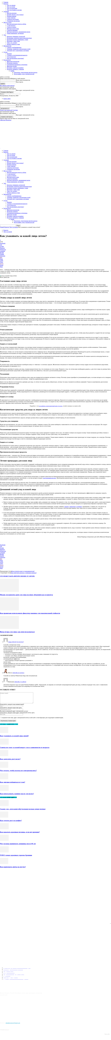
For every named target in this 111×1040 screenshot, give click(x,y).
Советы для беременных (14, 47)
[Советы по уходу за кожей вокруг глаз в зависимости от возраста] (4, 744)
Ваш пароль (19, 82)
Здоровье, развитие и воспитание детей (18, 49)
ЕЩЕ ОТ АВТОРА (29, 576)
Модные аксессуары (13, 28)
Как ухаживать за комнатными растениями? (12, 943)
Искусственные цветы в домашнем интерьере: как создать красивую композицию (22, 937)
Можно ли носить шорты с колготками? (11, 950)
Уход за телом (11, 7)
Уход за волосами (12, 8)
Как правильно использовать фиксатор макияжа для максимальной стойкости (30, 613)
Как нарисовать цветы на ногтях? (13, 867)
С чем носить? (11, 25)
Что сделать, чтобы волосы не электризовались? (18, 770)
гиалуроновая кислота (49, 478)
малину (66, 506)
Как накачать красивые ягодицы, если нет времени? (20, 832)
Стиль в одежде (11, 27)
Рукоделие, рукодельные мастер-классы (25, 72)
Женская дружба (12, 66)
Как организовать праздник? (15, 58)
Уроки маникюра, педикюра (15, 33)
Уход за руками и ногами (14, 10)
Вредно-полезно (12, 13)
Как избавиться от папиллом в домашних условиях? (15, 960)
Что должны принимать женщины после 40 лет (18, 844)
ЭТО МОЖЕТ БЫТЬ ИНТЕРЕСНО (11, 576)
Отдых (5, 52)
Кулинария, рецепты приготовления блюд (19, 38)
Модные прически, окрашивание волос (18, 32)
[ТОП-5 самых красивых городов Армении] (4, 852)
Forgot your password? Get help (9, 110)
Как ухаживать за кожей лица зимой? (14, 736)
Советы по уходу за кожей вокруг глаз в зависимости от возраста (24, 747)
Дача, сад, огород (12, 42)
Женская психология (13, 61)
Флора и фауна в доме (13, 44)
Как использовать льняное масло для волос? (17, 794)
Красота (5, 3)
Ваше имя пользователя (23, 80)
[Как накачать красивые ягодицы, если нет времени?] (4, 829)
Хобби (12, 71)
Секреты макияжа (12, 30)
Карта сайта (6, 98)
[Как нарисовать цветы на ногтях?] (4, 863)
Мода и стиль (7, 22)
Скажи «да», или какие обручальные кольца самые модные (22, 809)
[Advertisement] (55, 134)
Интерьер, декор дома (13, 41)
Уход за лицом (11, 5)
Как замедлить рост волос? (10, 759)
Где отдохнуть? (11, 57)
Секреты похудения (13, 19)
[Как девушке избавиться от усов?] (4, 779)
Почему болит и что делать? (15, 14)
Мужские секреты (12, 63)
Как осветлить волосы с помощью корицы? (24, 573)
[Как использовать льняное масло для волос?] (4, 790)
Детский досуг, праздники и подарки (18, 50)
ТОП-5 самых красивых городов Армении (16, 855)
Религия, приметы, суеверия (15, 69)
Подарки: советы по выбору (15, 67)
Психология (7, 60)
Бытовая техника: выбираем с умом (17, 39)
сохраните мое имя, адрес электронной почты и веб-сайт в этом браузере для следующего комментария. (32, 717)
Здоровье (6, 11)
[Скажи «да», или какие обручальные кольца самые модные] (4, 805)
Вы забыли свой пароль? (7, 85)
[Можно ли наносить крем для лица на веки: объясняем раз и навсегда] (9, 591)
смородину (72, 506)
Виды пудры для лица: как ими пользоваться (17, 632)
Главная (5, 2)
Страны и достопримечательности (17, 55)
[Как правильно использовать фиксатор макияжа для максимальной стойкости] (9, 610)
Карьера (9, 53)
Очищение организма (13, 21)
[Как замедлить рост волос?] (4, 755)
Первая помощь (11, 16)
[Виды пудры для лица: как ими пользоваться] (9, 628)
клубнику (79, 506)
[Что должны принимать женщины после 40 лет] (4, 840)
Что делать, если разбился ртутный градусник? (13, 932)
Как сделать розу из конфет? (11, 820)
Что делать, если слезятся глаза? (9, 955)
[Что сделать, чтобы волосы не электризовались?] (4, 767)
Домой (2, 227)
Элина (10, 642)
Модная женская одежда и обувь (16, 24)
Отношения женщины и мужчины (17, 64)
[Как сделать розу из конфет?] (4, 817)
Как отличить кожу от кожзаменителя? (23, 571)
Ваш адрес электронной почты (25, 90)
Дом (4, 35)
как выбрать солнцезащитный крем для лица (50, 406)
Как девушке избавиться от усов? (12, 782)
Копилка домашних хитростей (16, 36)
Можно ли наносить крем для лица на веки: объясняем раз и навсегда (26, 595)
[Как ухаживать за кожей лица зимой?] (4, 732)
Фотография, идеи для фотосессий (24, 74)
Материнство (7, 46)
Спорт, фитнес (11, 17)
